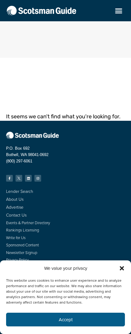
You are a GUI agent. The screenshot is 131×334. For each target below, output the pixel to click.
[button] (122, 268)
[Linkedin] (28, 178)
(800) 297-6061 (19, 161)
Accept (66, 319)
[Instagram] (37, 178)
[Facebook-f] (9, 178)
